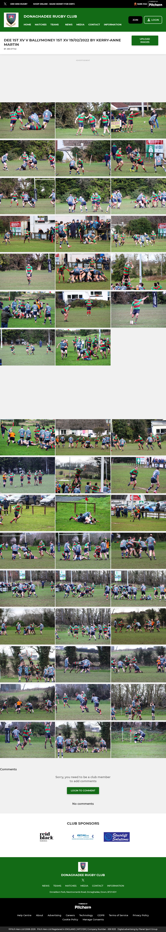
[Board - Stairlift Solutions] (117, 837)
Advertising (54, 915)
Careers (70, 915)
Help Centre (24, 915)
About (39, 915)
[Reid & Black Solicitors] (49, 837)
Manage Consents (93, 919)
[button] (27, 25)
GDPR (100, 915)
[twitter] (5, 4)
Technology (86, 915)
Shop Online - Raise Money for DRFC (54, 4)
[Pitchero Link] (155, 5)
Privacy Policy (141, 915)
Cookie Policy (70, 919)
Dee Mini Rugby (18, 4)
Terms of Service (118, 915)
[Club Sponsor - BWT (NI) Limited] (83, 837)
